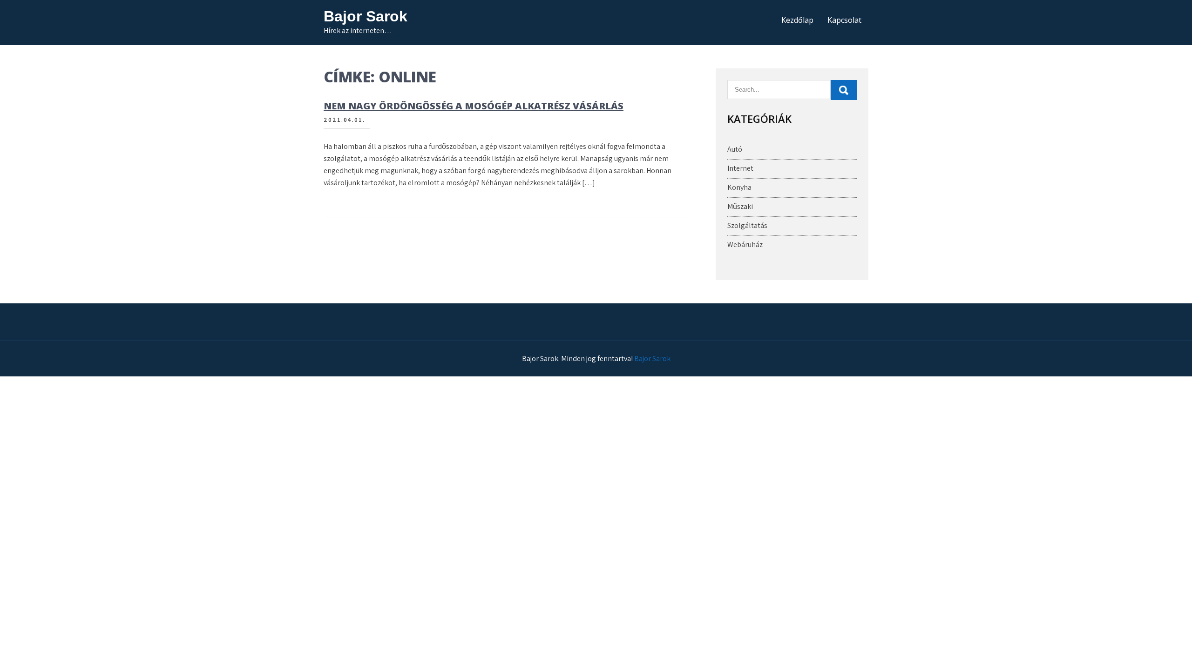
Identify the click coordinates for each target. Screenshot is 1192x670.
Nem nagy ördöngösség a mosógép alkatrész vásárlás (473, 106)
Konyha (739, 187)
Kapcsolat (844, 20)
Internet (740, 168)
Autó (734, 149)
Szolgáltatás (747, 225)
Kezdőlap (797, 20)
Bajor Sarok (365, 16)
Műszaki (740, 206)
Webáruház (745, 244)
